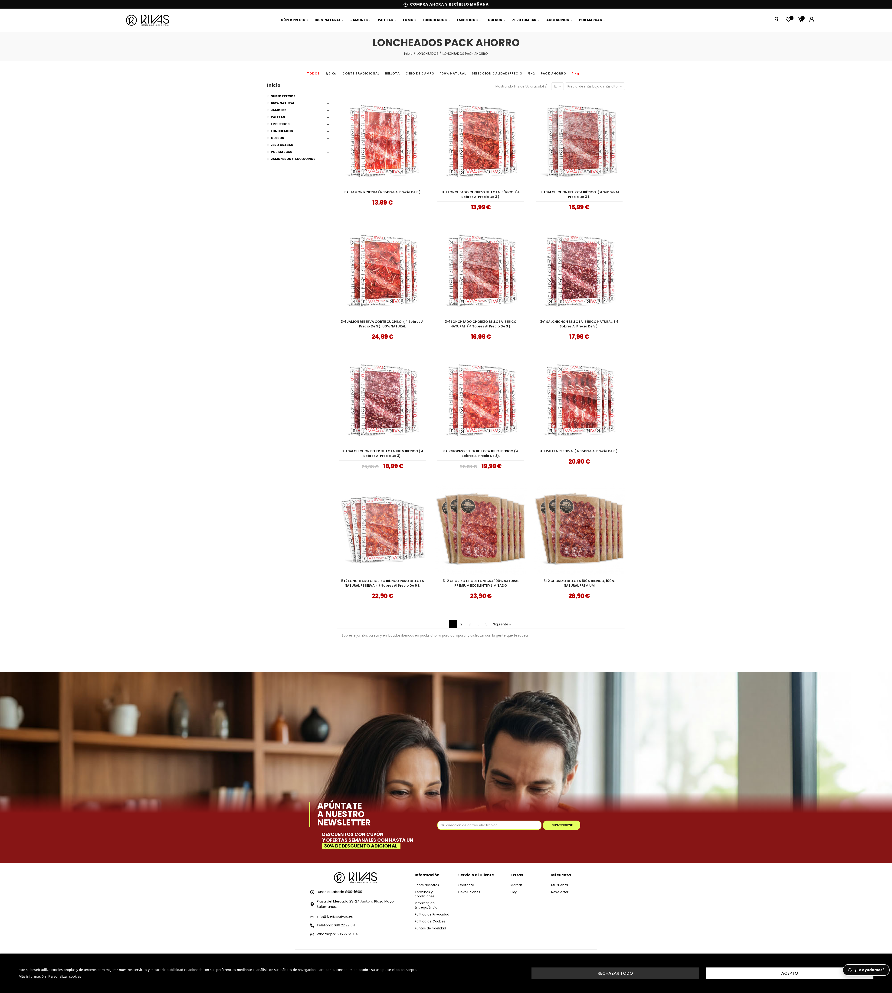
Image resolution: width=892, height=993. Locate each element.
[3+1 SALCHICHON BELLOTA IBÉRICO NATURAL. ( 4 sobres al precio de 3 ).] (579, 270)
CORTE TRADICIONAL (360, 73)
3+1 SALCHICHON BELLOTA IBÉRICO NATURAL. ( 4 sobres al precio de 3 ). (579, 324)
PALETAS (278, 117)
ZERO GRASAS (282, 145)
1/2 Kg (331, 73)
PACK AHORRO (553, 73)
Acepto (789, 973)
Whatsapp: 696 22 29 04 (337, 934)
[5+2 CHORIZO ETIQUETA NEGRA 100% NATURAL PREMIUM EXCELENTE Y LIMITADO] (480, 529)
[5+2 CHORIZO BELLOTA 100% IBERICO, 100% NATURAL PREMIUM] (579, 529)
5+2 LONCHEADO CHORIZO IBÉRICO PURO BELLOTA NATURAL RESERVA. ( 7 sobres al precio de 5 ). (382, 583)
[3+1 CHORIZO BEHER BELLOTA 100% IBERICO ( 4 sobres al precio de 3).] (480, 399)
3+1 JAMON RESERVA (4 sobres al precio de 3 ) (382, 192)
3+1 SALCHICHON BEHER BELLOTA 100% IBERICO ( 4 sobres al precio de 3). (382, 453)
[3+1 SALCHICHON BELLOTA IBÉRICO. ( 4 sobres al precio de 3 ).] (579, 140)
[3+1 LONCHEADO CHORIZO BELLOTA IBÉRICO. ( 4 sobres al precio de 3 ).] (480, 140)
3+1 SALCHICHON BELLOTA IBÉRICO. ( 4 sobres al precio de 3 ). (579, 194)
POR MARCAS (281, 152)
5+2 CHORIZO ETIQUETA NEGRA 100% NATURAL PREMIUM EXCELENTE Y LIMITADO (481, 583)
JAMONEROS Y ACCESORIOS (293, 159)
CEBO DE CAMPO (420, 73)
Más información (32, 976)
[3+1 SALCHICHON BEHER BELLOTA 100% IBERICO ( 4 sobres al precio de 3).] (382, 399)
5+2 (531, 73)
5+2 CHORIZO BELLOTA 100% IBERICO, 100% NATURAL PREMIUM (579, 583)
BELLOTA (392, 73)
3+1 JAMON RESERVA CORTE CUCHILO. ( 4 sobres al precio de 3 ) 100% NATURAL (382, 324)
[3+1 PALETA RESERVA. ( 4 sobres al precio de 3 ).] (579, 399)
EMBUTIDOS (280, 124)
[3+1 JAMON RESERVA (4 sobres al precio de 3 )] (382, 140)
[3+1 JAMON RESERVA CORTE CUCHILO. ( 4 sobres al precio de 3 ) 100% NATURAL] (382, 270)
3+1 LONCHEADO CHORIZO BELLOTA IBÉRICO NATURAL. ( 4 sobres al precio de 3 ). (481, 324)
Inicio (273, 85)
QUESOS (277, 138)
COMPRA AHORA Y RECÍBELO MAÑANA (449, 4)
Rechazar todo (615, 973)
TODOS (313, 73)
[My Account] (811, 19)
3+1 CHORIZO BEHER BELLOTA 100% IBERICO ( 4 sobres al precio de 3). (480, 453)
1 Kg (575, 73)
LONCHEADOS (282, 131)
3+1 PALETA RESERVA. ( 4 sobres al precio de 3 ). (579, 451)
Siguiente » (502, 624)
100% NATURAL (453, 73)
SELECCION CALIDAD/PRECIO (497, 73)
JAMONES (278, 110)
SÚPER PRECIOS (283, 96)
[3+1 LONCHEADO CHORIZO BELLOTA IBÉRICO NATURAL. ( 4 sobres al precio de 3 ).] (480, 270)
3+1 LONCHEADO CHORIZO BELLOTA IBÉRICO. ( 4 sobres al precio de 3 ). (481, 194)
